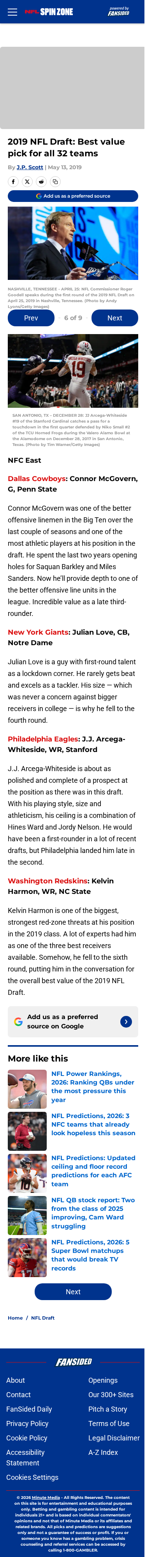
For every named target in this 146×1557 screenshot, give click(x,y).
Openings (103, 1380)
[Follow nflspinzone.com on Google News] (126, 1022)
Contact (18, 1395)
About (15, 1380)
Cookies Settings (32, 1477)
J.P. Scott (30, 167)
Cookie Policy (26, 1438)
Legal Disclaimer (114, 1438)
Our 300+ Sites (111, 1395)
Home (15, 1318)
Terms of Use (109, 1423)
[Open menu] (12, 11)
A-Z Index (103, 1452)
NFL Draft (43, 1318)
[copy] (55, 181)
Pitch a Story (107, 1409)
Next (114, 318)
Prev (31, 318)
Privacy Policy (27, 1423)
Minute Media (46, 1497)
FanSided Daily (29, 1409)
